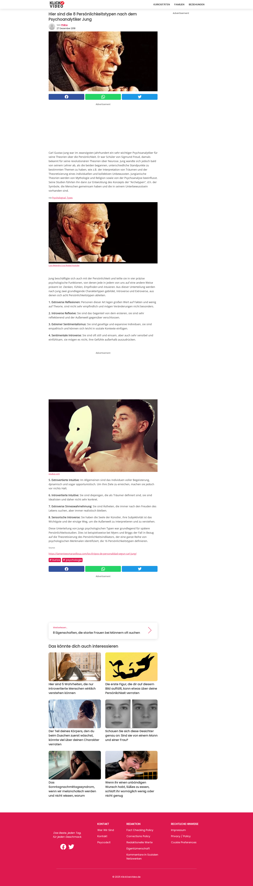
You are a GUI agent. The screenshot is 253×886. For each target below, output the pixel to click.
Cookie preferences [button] (183, 842)
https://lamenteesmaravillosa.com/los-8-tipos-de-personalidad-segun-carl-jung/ (93, 553)
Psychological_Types (62, 197)
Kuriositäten (161, 4)
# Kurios (54, 560)
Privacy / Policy (181, 836)
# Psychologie (72, 560)
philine (64, 25)
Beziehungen (196, 4)
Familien (179, 4)
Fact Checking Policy (139, 830)
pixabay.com (54, 473)
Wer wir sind (105, 830)
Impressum (178, 830)
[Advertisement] (103, 126)
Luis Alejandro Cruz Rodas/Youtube (64, 265)
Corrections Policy (138, 836)
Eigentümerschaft (138, 848)
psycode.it (104, 842)
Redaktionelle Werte (139, 842)
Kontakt (102, 836)
